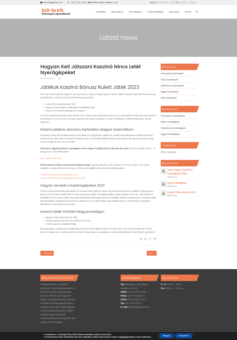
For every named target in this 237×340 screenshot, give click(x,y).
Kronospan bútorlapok (172, 73)
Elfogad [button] (166, 335)
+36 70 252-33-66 (78, 2)
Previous (48, 253)
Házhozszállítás (155, 11)
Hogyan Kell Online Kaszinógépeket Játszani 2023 (62, 178)
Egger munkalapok (170, 134)
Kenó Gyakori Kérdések (50, 158)
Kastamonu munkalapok (173, 128)
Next (151, 253)
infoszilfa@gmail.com (53, 2)
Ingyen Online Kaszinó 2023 (181, 192)
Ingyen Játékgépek (176, 183)
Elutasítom (184, 335)
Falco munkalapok (170, 122)
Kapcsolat (174, 11)
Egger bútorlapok (169, 91)
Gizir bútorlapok (169, 98)
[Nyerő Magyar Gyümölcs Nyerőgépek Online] (163, 171)
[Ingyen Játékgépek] (163, 184)
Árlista (188, 11)
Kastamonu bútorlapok (172, 85)
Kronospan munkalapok (173, 116)
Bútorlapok (117, 11)
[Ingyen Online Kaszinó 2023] (163, 193)
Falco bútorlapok (169, 79)
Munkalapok (135, 11)
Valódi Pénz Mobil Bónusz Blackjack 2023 (59, 175)
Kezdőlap (101, 11)
